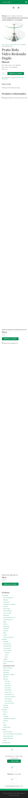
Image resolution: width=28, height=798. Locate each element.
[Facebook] (13, 2)
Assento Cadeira (7, 731)
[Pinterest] (17, 2)
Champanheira (7, 646)
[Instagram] (15, 2)
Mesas (5, 725)
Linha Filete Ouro (9, 694)
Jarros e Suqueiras (8, 661)
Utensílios (5, 707)
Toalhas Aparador (8, 736)
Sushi (4, 633)
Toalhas (4, 729)
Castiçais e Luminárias (9, 604)
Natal (4, 622)
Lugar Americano (8, 619)
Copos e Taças (7, 650)
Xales (4, 740)
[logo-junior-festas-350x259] (4, 7)
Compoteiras (6, 648)
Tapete (5, 635)
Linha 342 (7, 681)
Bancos (5, 712)
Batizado (5, 600)
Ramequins (6, 670)
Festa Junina (6, 608)
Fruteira (5, 659)
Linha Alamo (8, 685)
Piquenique (6, 626)
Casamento (6, 602)
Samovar (5, 676)
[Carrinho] (25, 8)
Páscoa (5, 624)
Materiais (7, 44)
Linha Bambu (8, 690)
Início (3, 44)
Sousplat (5, 630)
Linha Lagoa (8, 698)
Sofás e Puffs (6, 727)
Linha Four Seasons (10, 696)
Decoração (5, 595)
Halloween (6, 615)
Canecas (7, 652)
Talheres (5, 679)
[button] (26, 2)
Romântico (6, 628)
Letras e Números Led (9, 617)
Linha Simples (8, 701)
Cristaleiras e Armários (9, 718)
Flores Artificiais (7, 611)
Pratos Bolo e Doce (15, 44)
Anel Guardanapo (8, 597)
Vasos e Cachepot (8, 637)
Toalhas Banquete (8, 738)
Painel (5, 663)
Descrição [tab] (6, 84)
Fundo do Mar (7, 613)
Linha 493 (7, 683)
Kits (4, 723)
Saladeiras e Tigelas (8, 674)
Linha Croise (8, 692)
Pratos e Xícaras (7, 668)
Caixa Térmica (7, 644)
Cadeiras (5, 716)
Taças (6, 657)
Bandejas (5, 641)
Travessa (5, 705)
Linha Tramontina (9, 703)
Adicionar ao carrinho (15, 73)
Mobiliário (4, 709)
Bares (4, 714)
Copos (6, 654)
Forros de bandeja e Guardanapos (12, 734)
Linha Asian (8, 687)
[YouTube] (20, 2)
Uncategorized (6, 742)
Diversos (5, 606)
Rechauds (6, 672)
